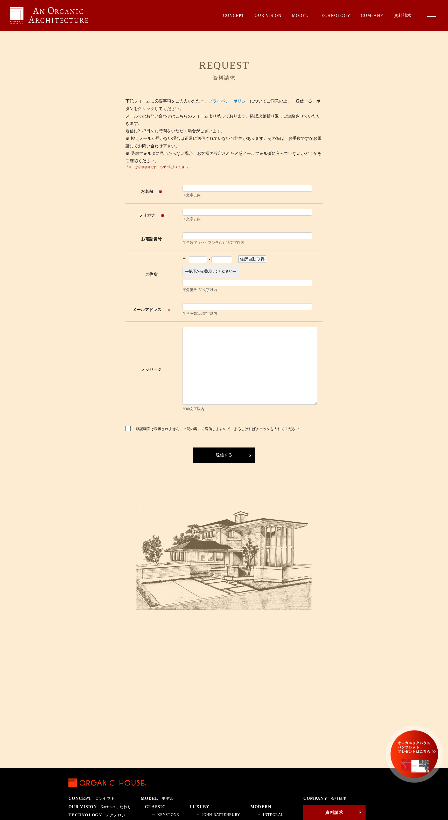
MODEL (300, 15)
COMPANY (372, 15)
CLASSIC (155, 806)
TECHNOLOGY (335, 15)
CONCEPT (233, 15)
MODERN (261, 806)
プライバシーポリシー (229, 101)
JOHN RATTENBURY (221, 815)
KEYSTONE (168, 815)
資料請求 (403, 15)
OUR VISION (268, 15)
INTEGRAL (273, 815)
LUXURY (200, 806)
